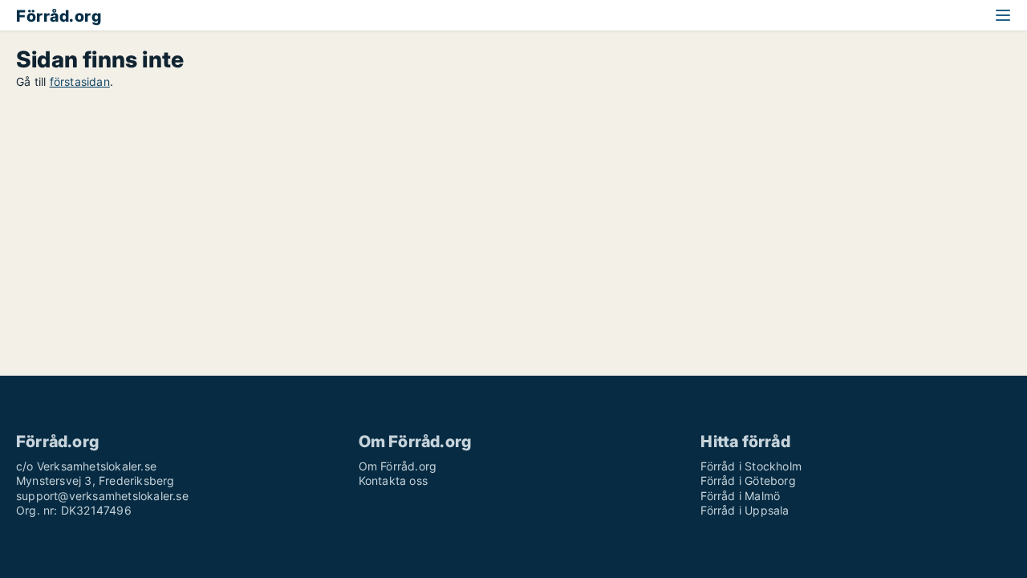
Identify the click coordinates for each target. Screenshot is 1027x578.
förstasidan (80, 81)
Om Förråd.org (398, 466)
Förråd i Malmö (740, 496)
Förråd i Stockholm (751, 466)
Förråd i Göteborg (747, 480)
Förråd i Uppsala (744, 510)
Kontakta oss (393, 480)
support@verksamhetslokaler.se (102, 496)
